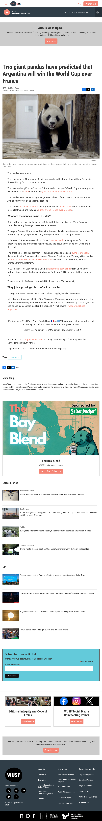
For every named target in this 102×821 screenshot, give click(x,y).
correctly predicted (29, 206)
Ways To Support (85, 786)
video (26, 191)
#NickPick (26, 321)
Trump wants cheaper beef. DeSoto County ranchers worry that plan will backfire (54, 549)
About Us (41, 769)
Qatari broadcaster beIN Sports (56, 191)
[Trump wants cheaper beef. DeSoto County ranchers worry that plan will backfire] (10, 549)
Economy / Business (27, 545)
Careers (41, 799)
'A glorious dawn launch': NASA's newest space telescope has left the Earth (52, 611)
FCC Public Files (64, 787)
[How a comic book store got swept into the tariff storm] (10, 633)
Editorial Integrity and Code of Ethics (28, 713)
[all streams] (98, 12)
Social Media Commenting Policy (45, 793)
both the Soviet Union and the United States (31, 259)
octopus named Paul (33, 339)
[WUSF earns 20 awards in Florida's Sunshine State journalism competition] (10, 495)
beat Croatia (65, 206)
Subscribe (51, 40)
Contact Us (42, 775)
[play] (7, 12)
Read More (28, 721)
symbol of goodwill (81, 253)
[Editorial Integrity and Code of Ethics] (28, 701)
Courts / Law (24, 509)
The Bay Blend (51, 461)
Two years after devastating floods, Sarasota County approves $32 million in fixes (55, 531)
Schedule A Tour (85, 802)
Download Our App (86, 780)
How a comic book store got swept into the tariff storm (44, 630)
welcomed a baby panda (59, 268)
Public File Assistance (66, 792)
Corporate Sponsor (86, 775)
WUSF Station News (27, 491)
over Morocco (65, 210)
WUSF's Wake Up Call (51, 28)
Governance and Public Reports (67, 781)
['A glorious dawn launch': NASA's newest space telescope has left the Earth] (10, 615)
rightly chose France (48, 210)
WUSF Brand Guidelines (88, 797)
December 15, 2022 (71, 330)
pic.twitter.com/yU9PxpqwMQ (65, 324)
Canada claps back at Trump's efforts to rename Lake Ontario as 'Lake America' (54, 575)
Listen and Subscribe (51, 471)
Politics (22, 527)
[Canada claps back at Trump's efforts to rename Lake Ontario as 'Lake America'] (10, 579)
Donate (92, 3)
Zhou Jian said (56, 240)
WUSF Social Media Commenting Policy (76, 713)
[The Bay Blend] (51, 428)
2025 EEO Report (64, 798)
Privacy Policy (84, 791)
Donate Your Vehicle (87, 769)
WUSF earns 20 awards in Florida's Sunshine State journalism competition (52, 494)
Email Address (13, 664)
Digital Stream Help (65, 803)
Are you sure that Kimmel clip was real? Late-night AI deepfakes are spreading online (57, 593)
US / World (15, 357)
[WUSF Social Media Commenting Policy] (76, 701)
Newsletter (42, 780)
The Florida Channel (66, 775)
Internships (62, 769)
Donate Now (51, 750)
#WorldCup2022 (42, 324)
